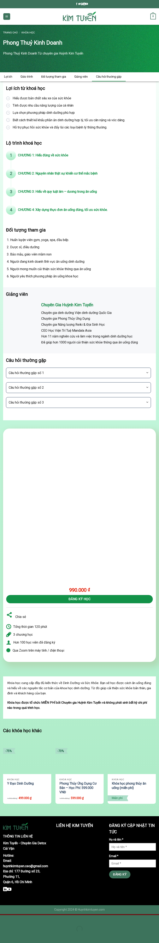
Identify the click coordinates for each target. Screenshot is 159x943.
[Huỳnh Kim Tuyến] (79, 16)
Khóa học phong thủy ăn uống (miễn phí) (129, 785)
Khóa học (28, 32)
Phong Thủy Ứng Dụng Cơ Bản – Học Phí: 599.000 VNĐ (77, 787)
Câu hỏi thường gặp (109, 76)
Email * (113, 856)
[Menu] (6, 16)
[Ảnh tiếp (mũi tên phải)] (16, 936)
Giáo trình (26, 76)
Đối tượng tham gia (53, 76)
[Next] (156, 774)
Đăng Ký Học (79, 599)
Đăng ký (119, 874)
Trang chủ (10, 32)
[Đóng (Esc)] (4, 919)
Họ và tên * (116, 839)
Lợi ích (8, 76)
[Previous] (3, 774)
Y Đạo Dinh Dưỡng (20, 783)
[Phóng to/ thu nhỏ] (16, 919)
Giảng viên (81, 76)
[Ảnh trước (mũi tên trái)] (4, 936)
